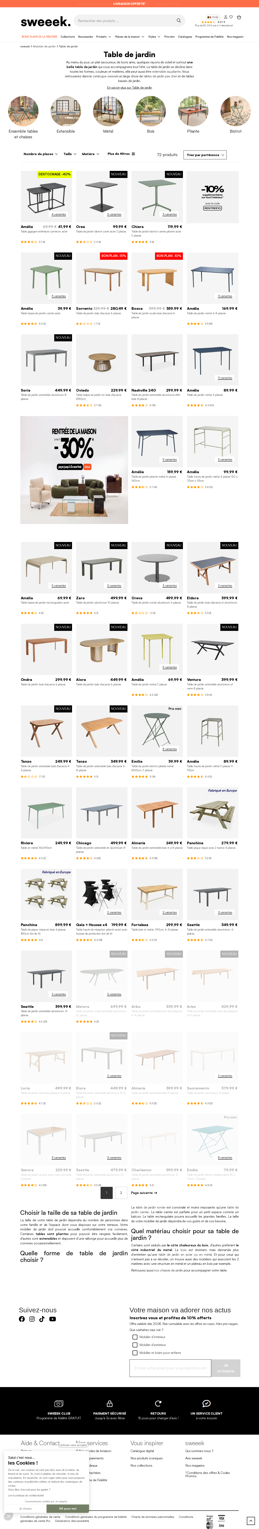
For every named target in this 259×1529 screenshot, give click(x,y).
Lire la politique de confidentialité (26, 1495)
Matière (88, 154)
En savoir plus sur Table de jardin (129, 87)
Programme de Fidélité (209, 36)
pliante (175, 71)
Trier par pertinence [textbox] (203, 155)
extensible (159, 71)
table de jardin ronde (151, 1207)
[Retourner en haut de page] (251, 1521)
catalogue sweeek (105, 76)
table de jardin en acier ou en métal (185, 1254)
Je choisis (25, 1508)
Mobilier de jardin (44, 46)
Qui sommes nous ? (199, 1451)
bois (184, 1250)
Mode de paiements (90, 1458)
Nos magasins (235, 36)
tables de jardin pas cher (160, 76)
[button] (8, 1516)
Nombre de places (38, 154)
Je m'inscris (225, 1368)
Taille (68, 154)
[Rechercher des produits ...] (178, 20)
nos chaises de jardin (168, 1270)
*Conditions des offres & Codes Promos (207, 1474)
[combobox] (205, 154)
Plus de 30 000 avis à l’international (214, 25)
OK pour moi (67, 1508)
